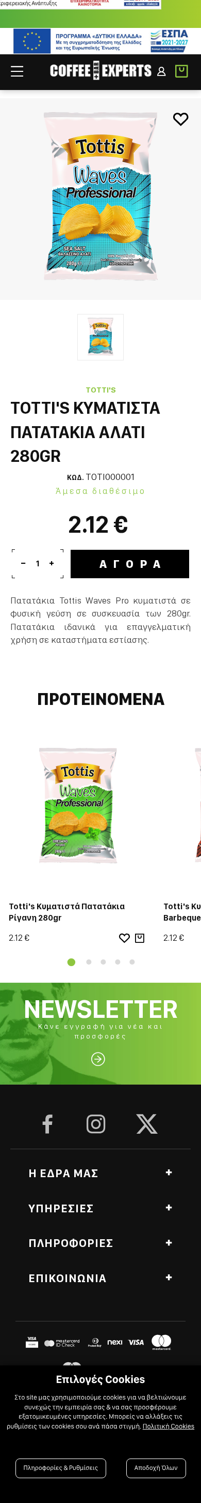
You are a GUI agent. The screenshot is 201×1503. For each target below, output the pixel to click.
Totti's (101, 390)
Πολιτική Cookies (168, 1426)
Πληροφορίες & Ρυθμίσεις (61, 1468)
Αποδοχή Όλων (156, 1468)
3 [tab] (103, 962)
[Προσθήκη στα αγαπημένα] (180, 119)
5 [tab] (132, 962)
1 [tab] (69, 962)
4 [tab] (117, 962)
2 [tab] (88, 962)
